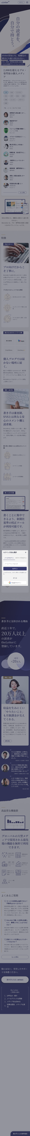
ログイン (15, 569)
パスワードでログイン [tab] (21, 558)
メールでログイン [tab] (9, 558)
